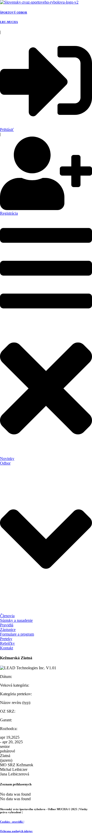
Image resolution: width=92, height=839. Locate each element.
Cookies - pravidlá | (12, 821)
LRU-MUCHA (9, 21)
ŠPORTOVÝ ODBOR (13, 12)
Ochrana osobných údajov (16, 831)
